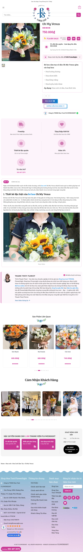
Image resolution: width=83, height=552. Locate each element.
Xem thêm (41, 264)
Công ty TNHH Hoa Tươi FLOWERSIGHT (62, 113)
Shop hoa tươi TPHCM (66, 279)
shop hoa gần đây (58, 288)
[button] (36, 370)
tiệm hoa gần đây (72, 288)
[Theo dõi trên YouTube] (65, 503)
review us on (13, 535)
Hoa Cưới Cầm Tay (18, 463)
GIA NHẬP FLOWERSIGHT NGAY (70, 449)
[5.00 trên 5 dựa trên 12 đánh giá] (62, 28)
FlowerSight (63, 544)
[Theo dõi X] (78, 498)
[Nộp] (78, 15)
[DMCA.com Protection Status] (66, 507)
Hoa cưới (8, 463)
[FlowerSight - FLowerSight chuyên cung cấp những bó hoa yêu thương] (41, 13)
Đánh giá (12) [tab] (16, 182)
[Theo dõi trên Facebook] (65, 498)
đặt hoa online (19, 286)
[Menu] (3, 7)
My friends (16, 352)
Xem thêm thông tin (21, 300)
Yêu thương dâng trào (69, 352)
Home (3, 463)
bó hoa (31, 194)
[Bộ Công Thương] (74, 507)
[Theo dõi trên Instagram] (69, 498)
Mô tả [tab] (6, 182)
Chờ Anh (43, 352)
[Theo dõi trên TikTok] (73, 498)
